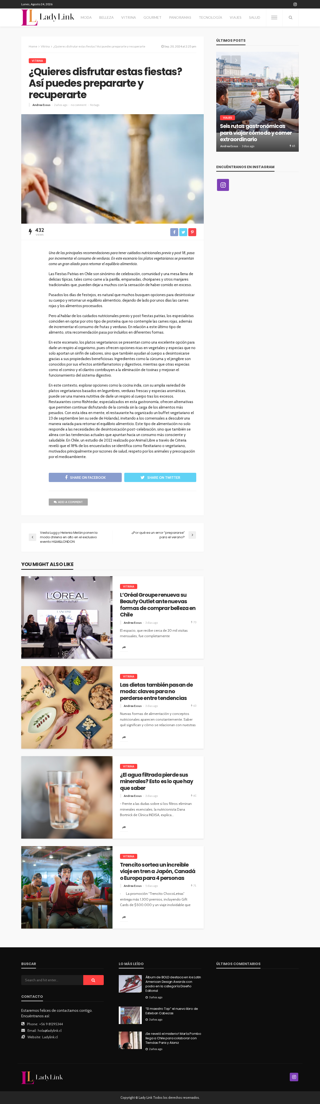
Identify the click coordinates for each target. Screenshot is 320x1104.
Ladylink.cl (50, 1037)
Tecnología (210, 17)
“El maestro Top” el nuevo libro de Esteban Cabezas (172, 1011)
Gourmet (153, 17)
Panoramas (180, 17)
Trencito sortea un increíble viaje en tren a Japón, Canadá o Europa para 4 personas (158, 871)
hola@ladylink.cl (50, 1030)
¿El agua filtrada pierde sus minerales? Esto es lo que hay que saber (156, 781)
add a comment (70, 502)
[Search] (290, 17)
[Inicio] (47, 17)
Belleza (106, 17)
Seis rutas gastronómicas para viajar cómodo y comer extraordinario (256, 133)
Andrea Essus (41, 104)
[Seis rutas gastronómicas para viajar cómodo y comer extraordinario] (257, 102)
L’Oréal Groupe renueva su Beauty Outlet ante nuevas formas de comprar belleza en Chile (158, 605)
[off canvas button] (274, 17)
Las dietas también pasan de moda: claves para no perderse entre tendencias (156, 691)
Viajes (236, 17)
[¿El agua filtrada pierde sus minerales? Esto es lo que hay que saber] (66, 797)
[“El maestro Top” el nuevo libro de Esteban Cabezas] (130, 1015)
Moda (86, 17)
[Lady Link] (42, 1077)
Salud (254, 17)
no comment (78, 104)
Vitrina (128, 17)
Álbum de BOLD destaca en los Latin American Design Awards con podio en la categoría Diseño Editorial (173, 984)
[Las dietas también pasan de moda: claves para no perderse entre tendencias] (66, 707)
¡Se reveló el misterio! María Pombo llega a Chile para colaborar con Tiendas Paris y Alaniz (173, 1038)
